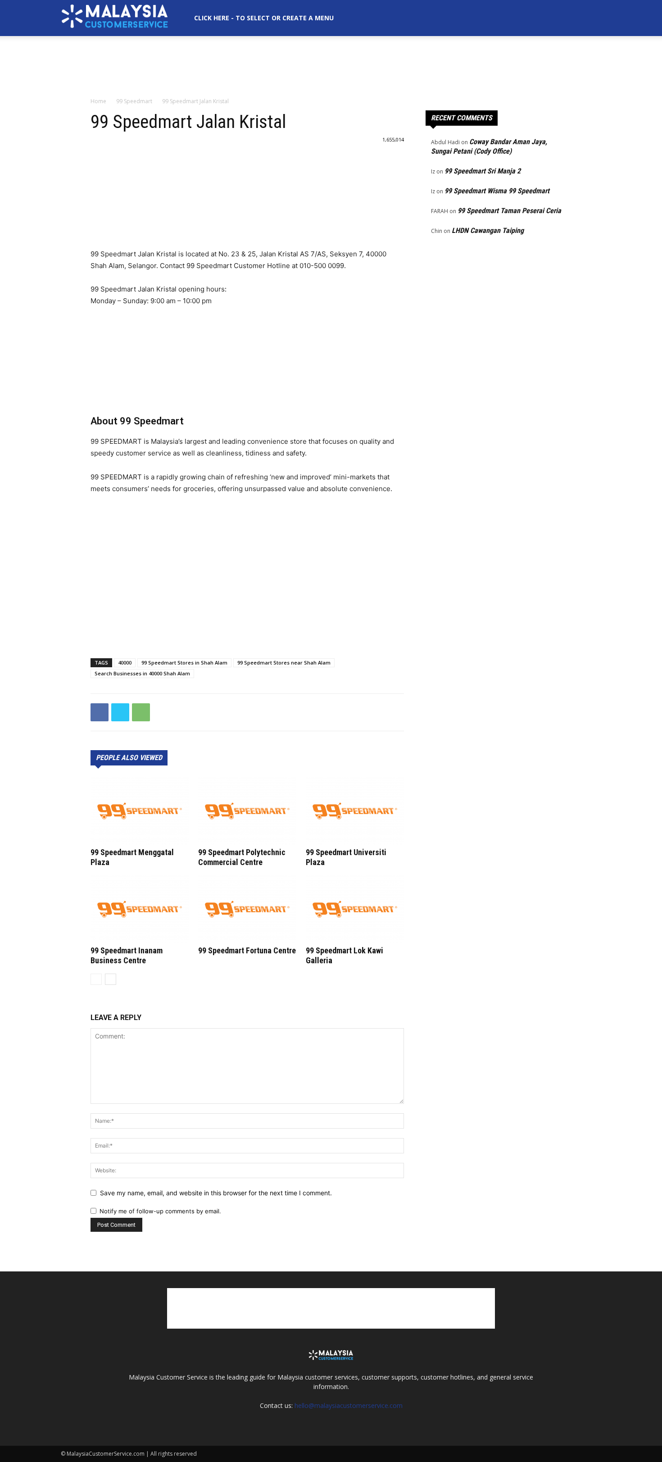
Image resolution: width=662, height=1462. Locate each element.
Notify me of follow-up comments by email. (160, 1211)
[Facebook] (100, 712)
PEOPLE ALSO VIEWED (129, 757)
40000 (124, 662)
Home (98, 101)
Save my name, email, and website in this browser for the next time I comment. (216, 1193)
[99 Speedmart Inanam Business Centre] (140, 909)
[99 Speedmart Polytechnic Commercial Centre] (247, 811)
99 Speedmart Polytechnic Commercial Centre (242, 857)
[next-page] (110, 979)
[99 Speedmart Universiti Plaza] (355, 811)
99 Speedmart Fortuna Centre (247, 950)
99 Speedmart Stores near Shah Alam (284, 662)
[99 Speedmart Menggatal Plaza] (140, 811)
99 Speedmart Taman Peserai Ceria (509, 210)
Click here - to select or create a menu (264, 18)
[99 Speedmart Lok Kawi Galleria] (355, 909)
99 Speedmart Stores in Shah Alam (184, 662)
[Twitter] (120, 712)
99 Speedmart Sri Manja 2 (482, 171)
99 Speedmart (134, 101)
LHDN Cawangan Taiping (488, 230)
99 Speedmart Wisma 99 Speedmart (496, 191)
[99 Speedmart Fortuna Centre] (247, 909)
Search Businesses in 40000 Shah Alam (142, 673)
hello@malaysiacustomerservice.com (349, 1405)
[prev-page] (96, 979)
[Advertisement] (331, 67)
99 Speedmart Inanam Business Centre (127, 955)
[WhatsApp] (141, 712)
